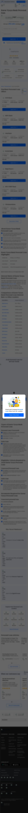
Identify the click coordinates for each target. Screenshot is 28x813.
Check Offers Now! (14, 415)
